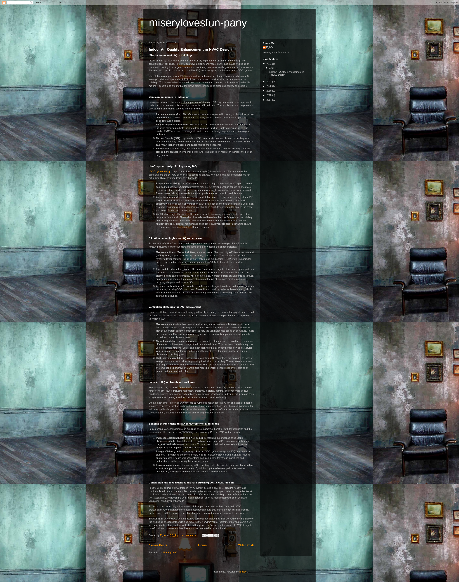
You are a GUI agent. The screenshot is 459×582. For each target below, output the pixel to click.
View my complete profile (276, 52)
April (272, 68)
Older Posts (246, 545)
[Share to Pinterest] (217, 535)
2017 (269, 100)
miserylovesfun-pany (198, 23)
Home (202, 545)
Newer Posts (158, 545)
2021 (269, 81)
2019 (269, 90)
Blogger (243, 571)
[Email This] (203, 535)
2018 (269, 95)
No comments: (189, 535)
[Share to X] (210, 535)
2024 (269, 64)
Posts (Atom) (170, 552)
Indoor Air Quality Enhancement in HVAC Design (190, 49)
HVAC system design (160, 171)
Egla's (269, 47)
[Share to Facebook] (214, 535)
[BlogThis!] (207, 535)
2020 (269, 86)
